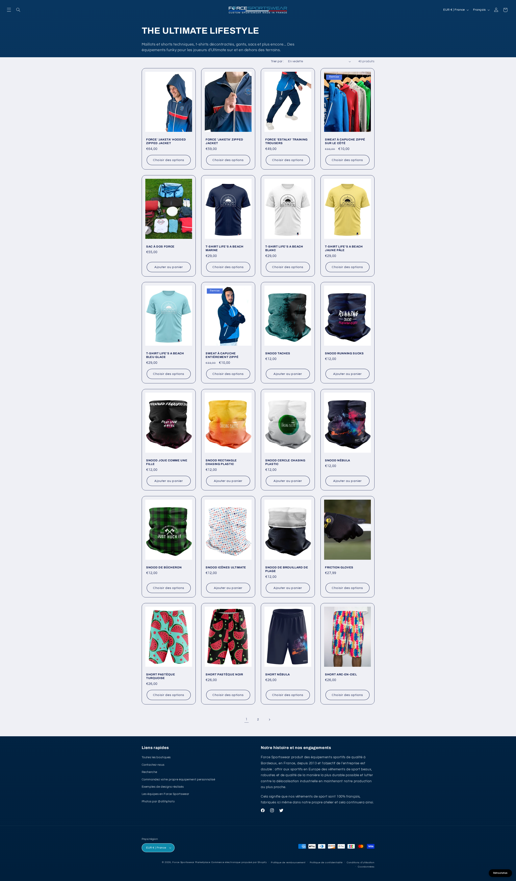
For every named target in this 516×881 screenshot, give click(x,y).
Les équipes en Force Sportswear (165, 794)
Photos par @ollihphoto (158, 801)
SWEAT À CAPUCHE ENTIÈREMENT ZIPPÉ (222, 355)
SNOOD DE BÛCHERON (164, 567)
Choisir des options (168, 160)
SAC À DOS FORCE (160, 246)
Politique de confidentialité (326, 862)
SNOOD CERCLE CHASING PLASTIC (285, 462)
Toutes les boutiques (156, 757)
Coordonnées (366, 867)
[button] (9, 10)
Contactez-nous (153, 764)
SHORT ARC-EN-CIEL (341, 674)
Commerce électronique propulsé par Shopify (239, 862)
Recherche (149, 772)
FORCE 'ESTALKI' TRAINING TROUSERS (286, 141)
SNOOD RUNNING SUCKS (344, 353)
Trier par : (277, 61)
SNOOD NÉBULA (337, 460)
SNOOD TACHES (277, 353)
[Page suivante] (269, 719)
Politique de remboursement (288, 862)
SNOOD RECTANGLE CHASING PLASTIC (221, 462)
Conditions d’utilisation (361, 862)
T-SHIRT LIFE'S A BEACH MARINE (224, 248)
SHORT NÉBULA (277, 674)
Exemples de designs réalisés (163, 786)
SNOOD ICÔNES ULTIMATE (226, 567)
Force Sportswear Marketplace (191, 862)
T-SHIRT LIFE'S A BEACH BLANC (284, 248)
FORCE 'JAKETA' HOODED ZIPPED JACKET (166, 141)
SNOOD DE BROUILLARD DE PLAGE (286, 569)
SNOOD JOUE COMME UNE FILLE (166, 462)
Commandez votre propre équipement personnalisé (178, 779)
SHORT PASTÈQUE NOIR (224, 674)
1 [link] (247, 719)
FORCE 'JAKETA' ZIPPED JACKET (224, 141)
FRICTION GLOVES (339, 567)
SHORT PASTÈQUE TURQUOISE (160, 676)
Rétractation (500, 873)
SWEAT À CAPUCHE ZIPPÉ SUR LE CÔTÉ (345, 141)
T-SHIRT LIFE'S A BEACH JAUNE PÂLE (344, 248)
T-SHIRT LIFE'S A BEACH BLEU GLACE (165, 355)
